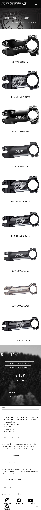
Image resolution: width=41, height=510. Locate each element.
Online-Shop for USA (18, 367)
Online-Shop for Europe (19, 363)
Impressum (10, 431)
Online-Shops (15, 393)
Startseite (6, 23)
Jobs (7, 415)
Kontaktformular (13, 480)
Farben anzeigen (13, 455)
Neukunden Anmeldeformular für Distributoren (22, 420)
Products (18, 23)
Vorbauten (29, 23)
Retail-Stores (15, 389)
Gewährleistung (11, 422)
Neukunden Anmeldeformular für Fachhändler (22, 417)
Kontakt (8, 427)
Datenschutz (10, 429)
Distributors (14, 397)
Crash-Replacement (13, 424)
